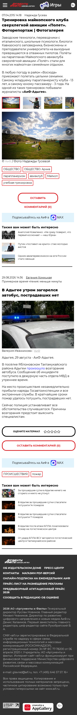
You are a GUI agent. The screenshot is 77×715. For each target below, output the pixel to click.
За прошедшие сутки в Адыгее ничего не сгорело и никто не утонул (42, 492)
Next (69, 131)
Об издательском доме (22, 568)
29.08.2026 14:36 (12, 277)
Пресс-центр (54, 568)
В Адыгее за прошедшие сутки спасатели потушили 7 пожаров (42, 515)
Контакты (11, 573)
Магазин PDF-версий (38, 573)
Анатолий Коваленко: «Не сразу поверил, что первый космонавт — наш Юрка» (44, 233)
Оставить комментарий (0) (38, 199)
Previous (6, 131)
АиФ (8, 161)
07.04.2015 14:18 (11, 15)
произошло (36, 368)
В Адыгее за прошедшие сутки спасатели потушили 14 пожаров (42, 504)
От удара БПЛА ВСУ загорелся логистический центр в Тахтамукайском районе (45, 539)
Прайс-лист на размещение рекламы (33, 583)
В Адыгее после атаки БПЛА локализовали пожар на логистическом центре (43, 527)
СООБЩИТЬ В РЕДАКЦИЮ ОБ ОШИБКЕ (31, 597)
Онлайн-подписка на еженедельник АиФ (36, 578)
